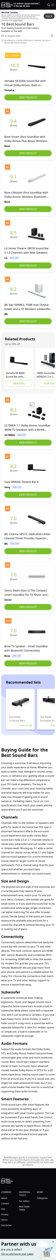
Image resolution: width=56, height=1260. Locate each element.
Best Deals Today (24, 1208)
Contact (5, 1203)
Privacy (4, 1214)
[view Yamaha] (15, 67)
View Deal (19, 383)
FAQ (3, 1209)
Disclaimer (6, 1225)
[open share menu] (52, 35)
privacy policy (18, 20)
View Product (28, 97)
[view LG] (14, 234)
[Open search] (48, 4)
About (4, 1198)
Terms (4, 1219)
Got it (49, 16)
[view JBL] (14, 290)
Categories (42, 1198)
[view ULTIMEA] (14, 411)
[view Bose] (14, 122)
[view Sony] (14, 468)
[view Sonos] (14, 576)
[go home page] (7, 4)
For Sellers (24, 1201)
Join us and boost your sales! (17, 1254)
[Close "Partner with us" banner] (53, 1242)
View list (24, 725)
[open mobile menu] (53, 5)
